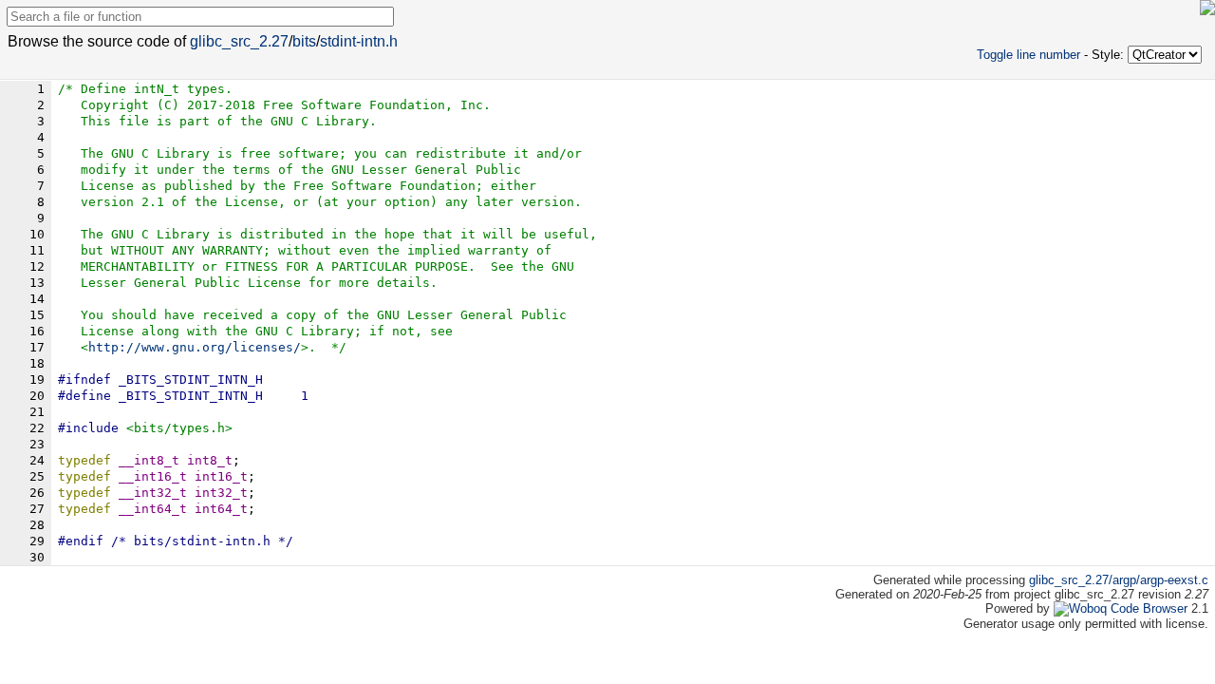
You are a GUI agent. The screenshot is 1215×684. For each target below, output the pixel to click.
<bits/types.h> (179, 428)
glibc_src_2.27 (239, 41)
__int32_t (153, 492)
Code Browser (1149, 608)
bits (304, 41)
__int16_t (153, 476)
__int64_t (153, 509)
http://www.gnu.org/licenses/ (194, 347)
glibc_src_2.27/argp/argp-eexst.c (1118, 580)
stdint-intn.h (359, 41)
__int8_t (149, 460)
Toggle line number (1028, 55)
